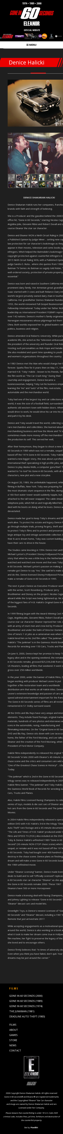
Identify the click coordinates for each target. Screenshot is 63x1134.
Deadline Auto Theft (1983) (27, 1016)
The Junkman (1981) (21, 1011)
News (12, 1045)
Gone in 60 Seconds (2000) (26, 995)
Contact (15, 1050)
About (13, 1030)
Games (13, 1035)
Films (12, 1024)
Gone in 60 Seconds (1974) (26, 1006)
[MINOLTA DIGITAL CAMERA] (11, 184)
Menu (31, 45)
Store (13, 1040)
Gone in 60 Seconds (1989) (26, 1001)
